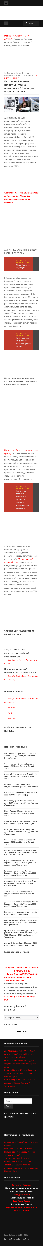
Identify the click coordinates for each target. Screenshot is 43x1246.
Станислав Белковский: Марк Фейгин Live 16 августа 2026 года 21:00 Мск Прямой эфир (20, 883)
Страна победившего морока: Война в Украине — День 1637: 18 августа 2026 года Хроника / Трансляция (20, 862)
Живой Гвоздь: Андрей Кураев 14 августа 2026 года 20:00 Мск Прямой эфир (19, 893)
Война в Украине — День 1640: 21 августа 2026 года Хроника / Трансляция (21, 785)
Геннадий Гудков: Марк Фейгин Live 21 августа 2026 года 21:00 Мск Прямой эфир (20, 776)
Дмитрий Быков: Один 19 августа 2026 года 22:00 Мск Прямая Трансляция (20, 822)
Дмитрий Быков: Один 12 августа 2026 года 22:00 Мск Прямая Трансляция (20, 944)
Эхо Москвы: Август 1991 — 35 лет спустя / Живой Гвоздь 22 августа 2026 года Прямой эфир (21, 755)
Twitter (11, 713)
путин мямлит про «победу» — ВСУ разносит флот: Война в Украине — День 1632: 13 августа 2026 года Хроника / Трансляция (21, 933)
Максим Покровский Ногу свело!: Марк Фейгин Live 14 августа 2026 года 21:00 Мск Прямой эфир (20, 922)
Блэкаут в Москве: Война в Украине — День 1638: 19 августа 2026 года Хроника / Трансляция (21, 831)
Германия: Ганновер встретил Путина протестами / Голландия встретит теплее (19, 86)
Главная (7, 36)
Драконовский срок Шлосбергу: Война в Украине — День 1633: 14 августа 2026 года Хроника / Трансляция (21, 904)
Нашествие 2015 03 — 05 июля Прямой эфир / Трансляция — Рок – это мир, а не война (20, 1151)
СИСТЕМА (17, 36)
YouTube (12, 718)
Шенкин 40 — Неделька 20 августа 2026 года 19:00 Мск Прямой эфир (20, 793)
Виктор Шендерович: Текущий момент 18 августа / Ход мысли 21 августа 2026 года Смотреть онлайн (20, 852)
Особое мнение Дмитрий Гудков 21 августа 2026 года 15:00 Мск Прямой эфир (19, 766)
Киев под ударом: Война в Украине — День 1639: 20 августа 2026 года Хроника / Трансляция (21, 803)
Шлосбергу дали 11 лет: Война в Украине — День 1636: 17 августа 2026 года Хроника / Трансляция (20, 873)
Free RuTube (9, 1239)
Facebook (12, 707)
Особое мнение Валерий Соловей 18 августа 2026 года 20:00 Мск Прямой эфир (19, 842)
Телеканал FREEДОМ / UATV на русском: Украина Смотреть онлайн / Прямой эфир (21, 1167)
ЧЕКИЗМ (16, 78)
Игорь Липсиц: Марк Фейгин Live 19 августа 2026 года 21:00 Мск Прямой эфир (19, 813)
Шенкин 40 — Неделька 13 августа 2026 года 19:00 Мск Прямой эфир (20, 913)
